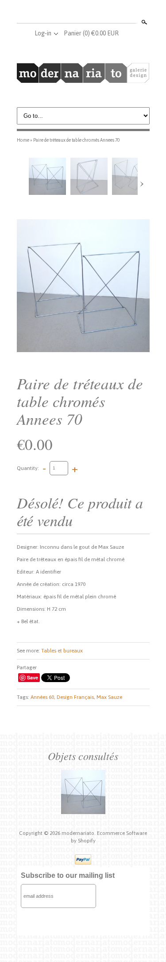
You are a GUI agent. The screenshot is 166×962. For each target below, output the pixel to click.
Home (23, 140)
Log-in (43, 33)
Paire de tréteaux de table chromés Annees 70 (76, 140)
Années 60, (43, 697)
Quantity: (28, 468)
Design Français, (76, 697)
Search (143, 22)
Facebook (68, 12)
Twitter (83, 12)
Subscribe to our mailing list (68, 875)
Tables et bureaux (62, 651)
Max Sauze (109, 697)
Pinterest (97, 12)
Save (32, 677)
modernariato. (79, 833)
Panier (91, 33)
